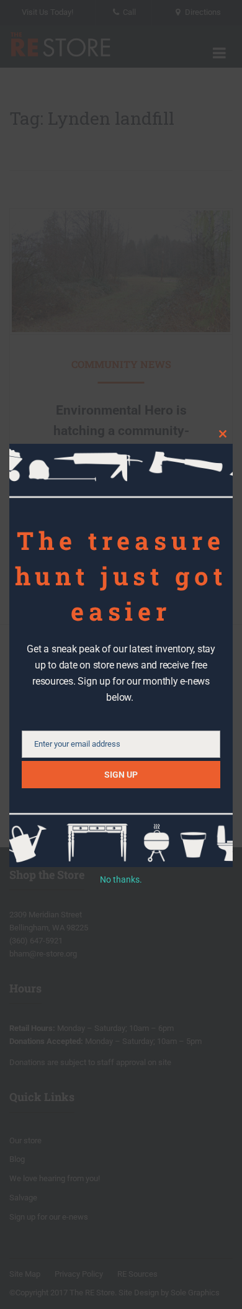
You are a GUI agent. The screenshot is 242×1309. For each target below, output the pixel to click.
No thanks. (121, 879)
